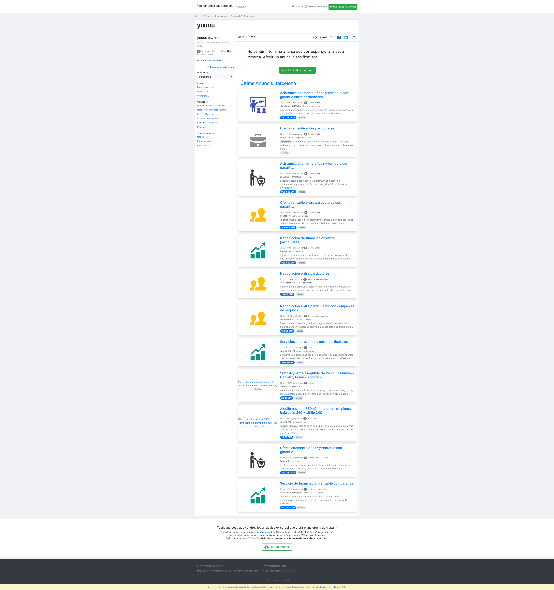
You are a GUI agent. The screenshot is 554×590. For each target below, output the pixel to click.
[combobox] (215, 76)
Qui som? (203, 570)
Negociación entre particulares (305, 273)
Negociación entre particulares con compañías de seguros (317, 308)
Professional (204, 141)
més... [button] (297, 6)
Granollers (203, 95)
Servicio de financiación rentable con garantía (317, 483)
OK (343, 587)
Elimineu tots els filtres (222, 67)
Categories (202, 102)
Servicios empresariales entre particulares (314, 342)
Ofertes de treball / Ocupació (214, 105)
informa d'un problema (247, 570)
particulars (203, 145)
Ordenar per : (203, 72)
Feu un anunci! (279, 547)
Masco (201, 127)
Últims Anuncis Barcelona (268, 83)
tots (202, 137)
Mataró (203, 91)
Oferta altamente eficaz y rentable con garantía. (311, 450)
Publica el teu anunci (297, 70)
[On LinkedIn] (353, 37)
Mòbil (266, 580)
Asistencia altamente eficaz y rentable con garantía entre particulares (314, 95)
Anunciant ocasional (211, 60)
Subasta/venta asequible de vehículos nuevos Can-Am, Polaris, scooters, (317, 375)
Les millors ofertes (273, 570)
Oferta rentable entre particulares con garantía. (310, 205)
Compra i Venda (208, 118)
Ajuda (230, 570)
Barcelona (205, 87)
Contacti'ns (217, 570)
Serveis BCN (205, 114)
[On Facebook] (339, 37)
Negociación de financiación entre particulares (307, 240)
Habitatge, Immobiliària (211, 109)
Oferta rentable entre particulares (307, 128)
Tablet (276, 580)
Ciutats (200, 83)
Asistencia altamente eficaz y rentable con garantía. (314, 166)
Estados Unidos (205, 54)
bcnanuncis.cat (264, 532)
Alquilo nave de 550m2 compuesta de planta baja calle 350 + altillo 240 (315, 411)
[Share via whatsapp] (331, 37)
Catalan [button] (240, 6)
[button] (316, 6)
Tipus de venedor (205, 133)
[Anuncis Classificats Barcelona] (215, 6)
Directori (290, 570)
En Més (337, 587)
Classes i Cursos (207, 122)
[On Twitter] (346, 37)
